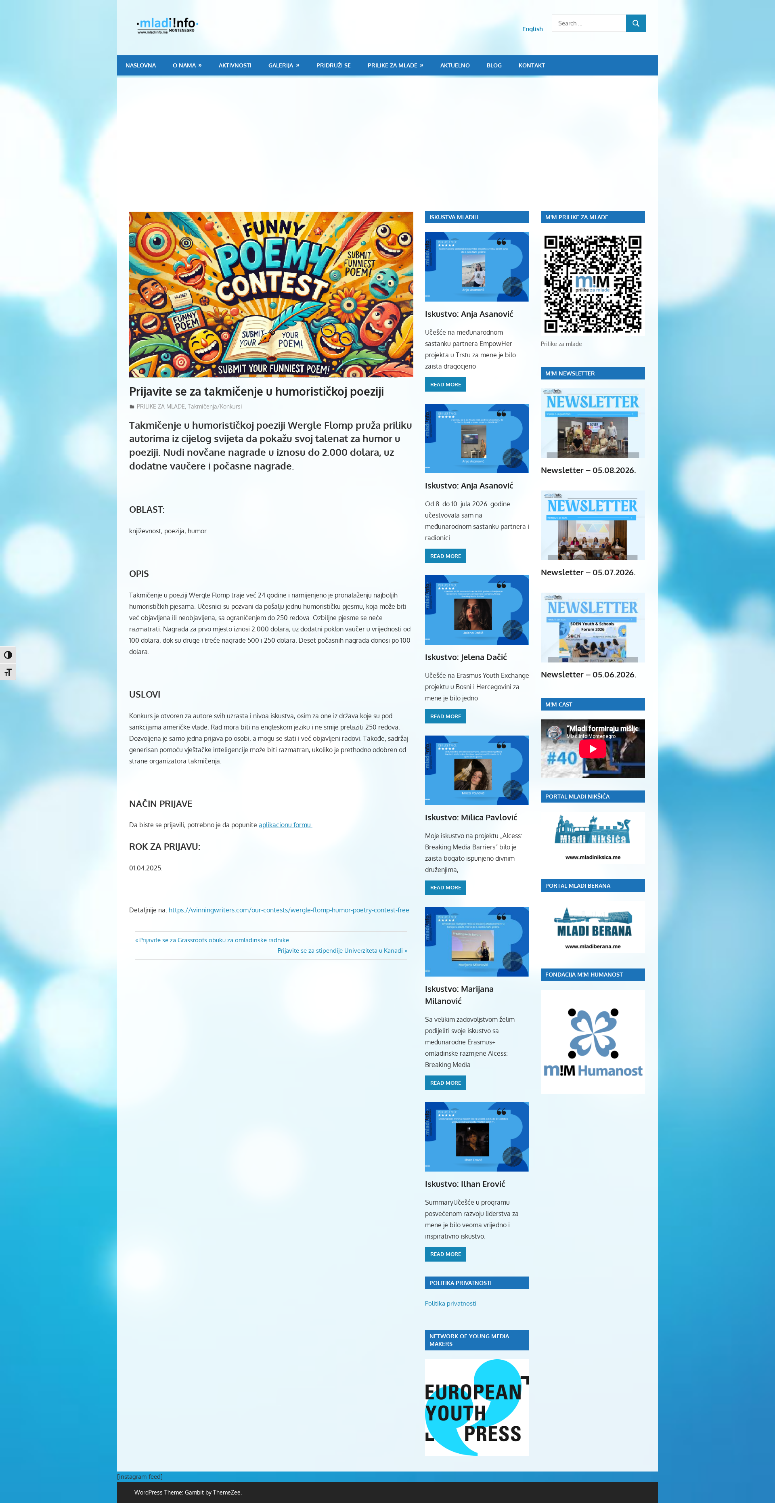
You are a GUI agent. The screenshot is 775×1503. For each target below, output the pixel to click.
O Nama (184, 65)
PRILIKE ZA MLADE (392, 65)
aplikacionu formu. (285, 825)
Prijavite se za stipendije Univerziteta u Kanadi (340, 950)
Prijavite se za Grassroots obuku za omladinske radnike (214, 940)
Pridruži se (333, 65)
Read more (445, 384)
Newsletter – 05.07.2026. (588, 572)
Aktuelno (455, 65)
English (532, 29)
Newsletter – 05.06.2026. (589, 674)
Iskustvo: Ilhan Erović (465, 1183)
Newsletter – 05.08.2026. (588, 470)
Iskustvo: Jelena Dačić (466, 657)
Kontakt (532, 65)
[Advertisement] (393, 150)
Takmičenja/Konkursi (215, 406)
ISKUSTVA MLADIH (453, 217)
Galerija (280, 65)
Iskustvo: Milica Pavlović (471, 817)
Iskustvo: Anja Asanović (469, 313)
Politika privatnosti (450, 1303)
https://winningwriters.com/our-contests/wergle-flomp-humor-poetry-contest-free (289, 910)
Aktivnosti (235, 65)
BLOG (494, 65)
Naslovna (141, 65)
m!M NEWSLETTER (570, 373)
